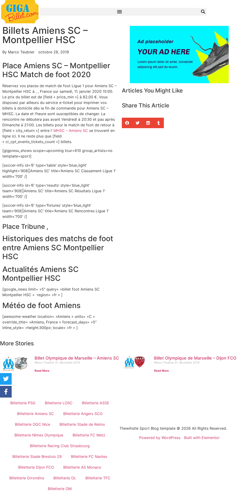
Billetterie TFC (97, 478)
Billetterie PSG (22, 403)
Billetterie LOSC (59, 403)
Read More (42, 370)
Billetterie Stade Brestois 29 (37, 456)
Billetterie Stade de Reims (82, 424)
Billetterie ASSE (95, 403)
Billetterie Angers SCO (82, 413)
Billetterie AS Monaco (82, 467)
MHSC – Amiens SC (70, 130)
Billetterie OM (60, 488)
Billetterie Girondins (26, 478)
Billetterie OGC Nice (32, 424)
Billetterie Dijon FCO (36, 467)
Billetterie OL (64, 478)
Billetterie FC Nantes (89, 456)
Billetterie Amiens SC (35, 413)
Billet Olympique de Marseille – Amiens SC (77, 358)
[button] (119, 12)
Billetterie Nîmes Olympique (38, 435)
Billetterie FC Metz (89, 435)
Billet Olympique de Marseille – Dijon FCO (195, 358)
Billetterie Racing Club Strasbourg (60, 445)
